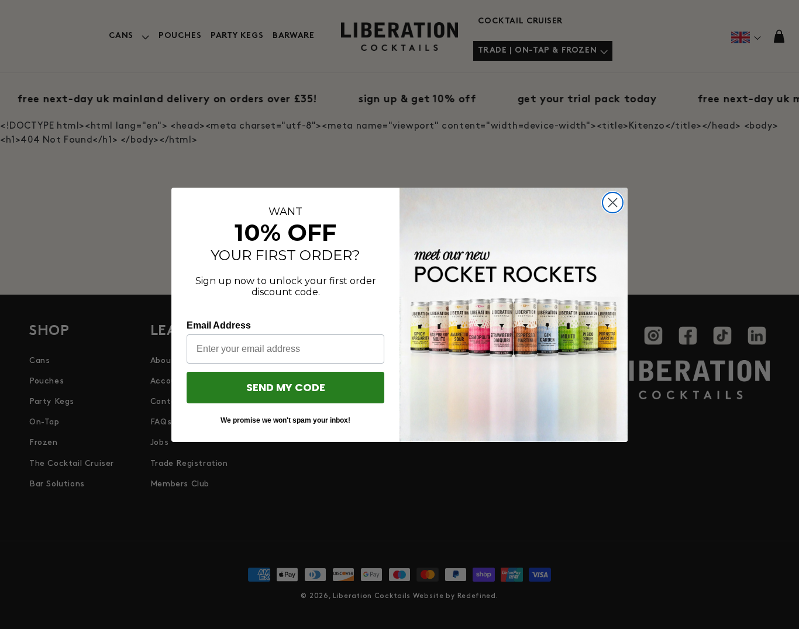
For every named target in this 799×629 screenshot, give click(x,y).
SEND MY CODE (285, 387)
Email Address (219, 325)
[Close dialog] (612, 202)
